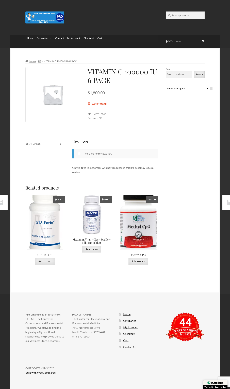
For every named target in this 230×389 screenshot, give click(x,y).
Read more (92, 249)
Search (169, 69)
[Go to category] (211, 89)
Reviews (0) (33, 144)
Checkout (89, 38)
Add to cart (45, 261)
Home (30, 38)
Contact (59, 38)
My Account (73, 38)
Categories (42, 38)
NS (39, 61)
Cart (99, 38)
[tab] (44, 144)
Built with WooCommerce (40, 372)
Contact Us (129, 346)
